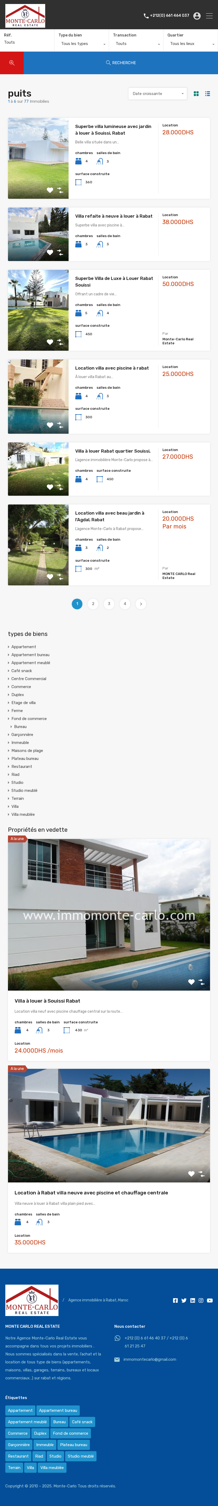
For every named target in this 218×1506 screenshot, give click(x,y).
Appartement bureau (30, 654)
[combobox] (81, 45)
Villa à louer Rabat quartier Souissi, (112, 451)
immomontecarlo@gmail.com (150, 1359)
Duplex (17, 694)
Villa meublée (23, 814)
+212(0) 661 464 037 (169, 16)
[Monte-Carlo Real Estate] (25, 25)
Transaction (124, 35)
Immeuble (20, 742)
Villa (15, 806)
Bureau (20, 726)
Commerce (21, 686)
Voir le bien (38, 182)
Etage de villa (23, 702)
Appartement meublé (30, 662)
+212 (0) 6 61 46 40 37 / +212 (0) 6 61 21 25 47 (156, 1342)
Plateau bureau (25, 758)
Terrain (17, 798)
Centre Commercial (28, 678)
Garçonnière (22, 734)
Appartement (23, 646)
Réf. (8, 35)
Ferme (17, 710)
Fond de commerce (29, 718)
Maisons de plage (27, 750)
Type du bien (70, 35)
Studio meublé (24, 790)
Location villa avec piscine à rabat (112, 368)
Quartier (175, 35)
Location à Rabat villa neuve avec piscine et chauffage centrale (91, 1193)
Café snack (21, 670)
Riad (15, 774)
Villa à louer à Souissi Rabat (47, 1001)
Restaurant (21, 766)
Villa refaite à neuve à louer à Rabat (114, 216)
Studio (17, 782)
